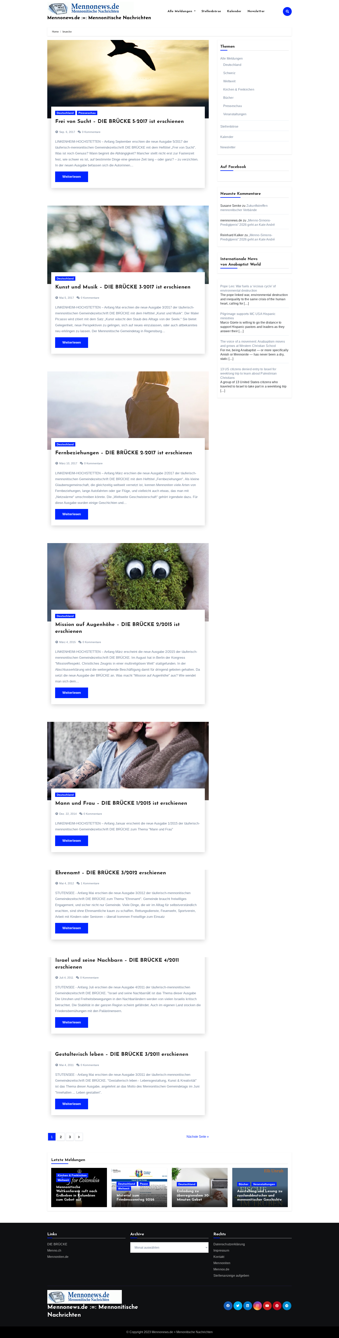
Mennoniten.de (58, 1256)
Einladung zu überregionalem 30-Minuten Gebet (193, 1196)
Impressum (221, 1250)
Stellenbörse (211, 11)
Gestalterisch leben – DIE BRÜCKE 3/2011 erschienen (121, 1054)
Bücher (228, 97)
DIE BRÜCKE (57, 1244)
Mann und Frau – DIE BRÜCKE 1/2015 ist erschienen (121, 803)
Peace (144, 1183)
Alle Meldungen (180, 11)
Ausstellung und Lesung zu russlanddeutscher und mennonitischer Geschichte (259, 1196)
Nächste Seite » (198, 1136)
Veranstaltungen (235, 114)
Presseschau (87, 112)
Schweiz (229, 73)
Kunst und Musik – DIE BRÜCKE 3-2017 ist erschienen (122, 287)
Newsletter (256, 11)
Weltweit (229, 81)
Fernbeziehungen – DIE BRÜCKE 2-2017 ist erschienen (123, 453)
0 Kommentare (91, 131)
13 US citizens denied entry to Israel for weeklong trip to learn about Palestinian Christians (248, 373)
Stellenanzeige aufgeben (231, 1275)
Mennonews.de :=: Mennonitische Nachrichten (99, 18)
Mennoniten (221, 1263)
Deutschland (65, 112)
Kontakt (218, 1256)
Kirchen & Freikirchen (238, 89)
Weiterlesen (71, 177)
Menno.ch (54, 1250)
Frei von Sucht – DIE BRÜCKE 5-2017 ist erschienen (119, 121)
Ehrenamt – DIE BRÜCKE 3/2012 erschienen (110, 873)
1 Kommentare (90, 883)
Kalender (234, 11)
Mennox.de (221, 1269)
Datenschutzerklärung (229, 1244)
